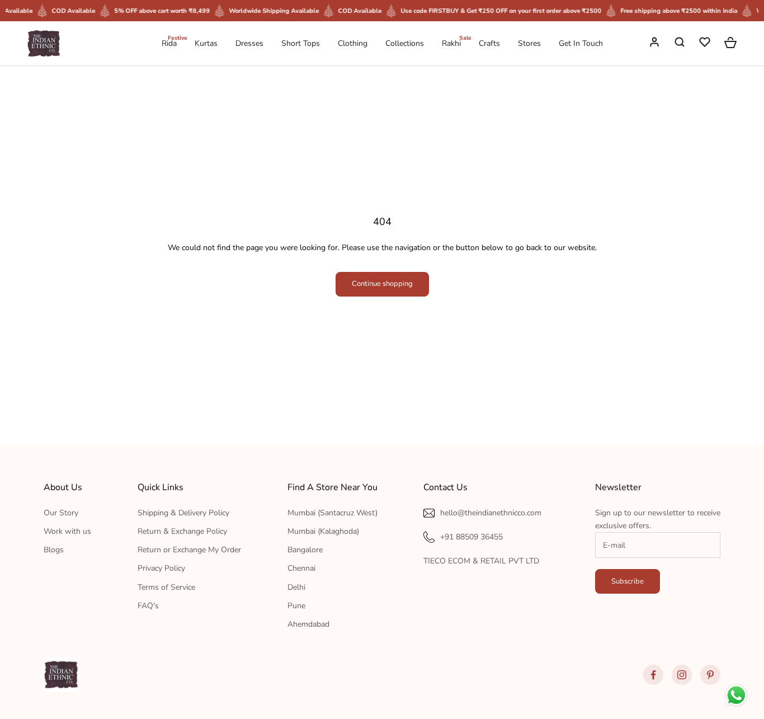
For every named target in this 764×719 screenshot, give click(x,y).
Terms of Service (166, 587)
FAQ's (148, 605)
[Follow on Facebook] (653, 675)
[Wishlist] (706, 43)
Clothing (352, 43)
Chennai (301, 568)
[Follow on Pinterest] (710, 675)
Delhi (296, 587)
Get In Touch (581, 43)
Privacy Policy (161, 568)
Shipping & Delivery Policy (183, 512)
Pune (296, 605)
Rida (169, 43)
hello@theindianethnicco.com (490, 512)
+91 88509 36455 (471, 537)
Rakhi (451, 43)
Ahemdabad (308, 624)
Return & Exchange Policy (182, 531)
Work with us (67, 531)
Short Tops (300, 43)
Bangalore (305, 549)
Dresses (249, 43)
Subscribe (627, 581)
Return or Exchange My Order (189, 549)
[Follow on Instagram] (682, 675)
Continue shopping (382, 284)
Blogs (54, 549)
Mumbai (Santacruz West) (332, 512)
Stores (529, 43)
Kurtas (206, 43)
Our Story (61, 512)
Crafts (489, 43)
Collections (404, 43)
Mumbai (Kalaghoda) (323, 531)
